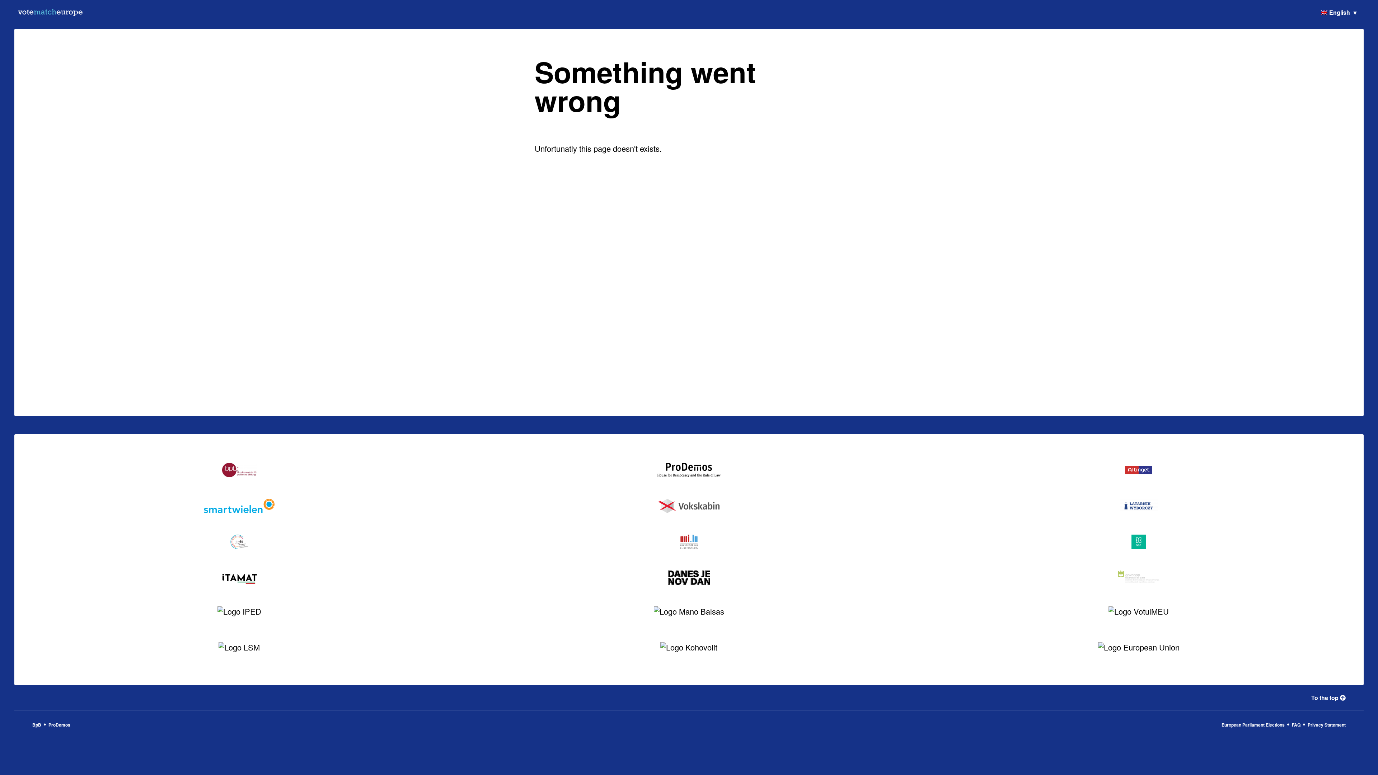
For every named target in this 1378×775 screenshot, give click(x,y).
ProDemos (59, 725)
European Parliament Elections (1253, 725)
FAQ (1296, 725)
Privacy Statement (1327, 725)
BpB (36, 725)
